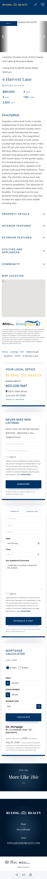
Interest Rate (12, 701)
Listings (14, 351)
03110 (17, 356)
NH (22, 351)
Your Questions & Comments (17, 561)
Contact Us (10, 399)
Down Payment (13, 690)
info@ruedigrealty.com (23, 843)
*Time (8, 549)
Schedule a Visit (32, 511)
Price (8, 678)
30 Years (12, 668)
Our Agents (20, 399)
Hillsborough (32, 351)
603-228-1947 (16, 386)
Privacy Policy (26, 474)
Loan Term (11, 660)
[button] (4, 36)
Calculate (23, 717)
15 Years (24, 668)
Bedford (8, 356)
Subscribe (23, 484)
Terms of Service (16, 631)
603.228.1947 (23, 829)
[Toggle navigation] (42, 4)
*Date (8, 539)
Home (5, 351)
